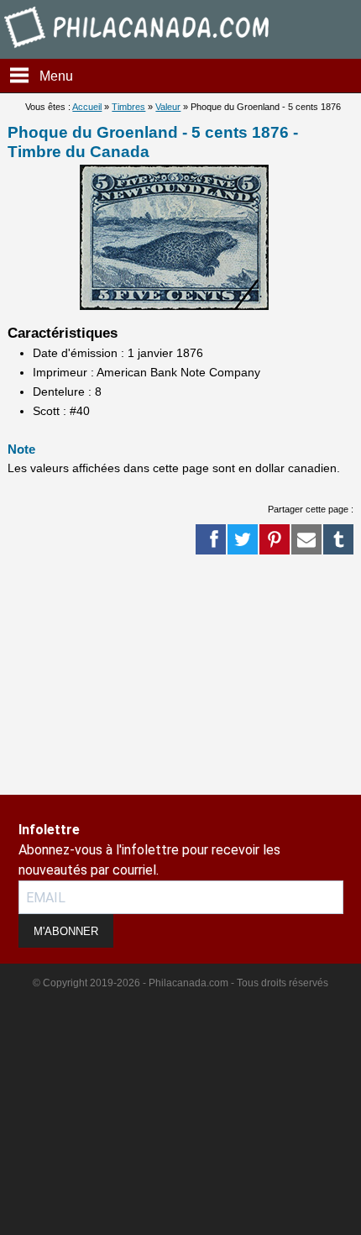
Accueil (87, 107)
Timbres (128, 107)
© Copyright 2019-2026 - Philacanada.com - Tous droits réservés (180, 983)
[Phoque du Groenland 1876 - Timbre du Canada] (174, 306)
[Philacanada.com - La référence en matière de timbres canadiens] (138, 51)
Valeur (167, 107)
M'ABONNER (66, 931)
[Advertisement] (67, 742)
